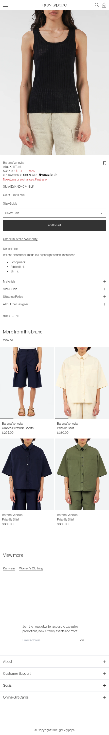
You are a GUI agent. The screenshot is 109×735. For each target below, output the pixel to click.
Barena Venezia (13, 163)
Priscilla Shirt (65, 428)
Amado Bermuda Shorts (17, 428)
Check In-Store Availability (20, 239)
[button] (54, 175)
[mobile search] (97, 5)
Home (6, 315)
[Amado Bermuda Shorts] (27, 383)
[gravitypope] (54, 5)
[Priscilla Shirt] (82, 383)
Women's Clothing (31, 568)
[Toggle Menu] (5, 4)
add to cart (54, 225)
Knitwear (9, 568)
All (17, 315)
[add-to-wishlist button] (104, 163)
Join (81, 640)
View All (8, 340)
